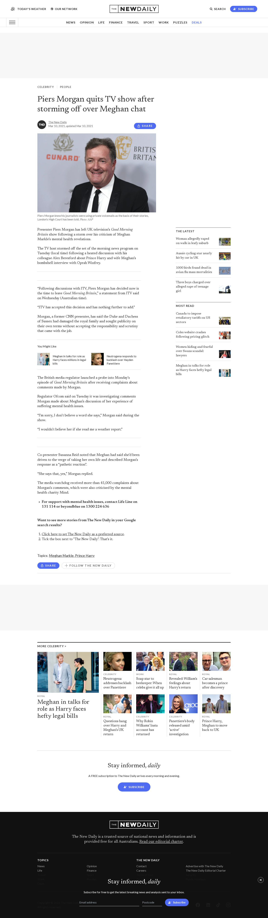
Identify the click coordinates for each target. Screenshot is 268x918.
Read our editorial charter (161, 842)
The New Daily (57, 122)
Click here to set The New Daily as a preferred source (83, 534)
